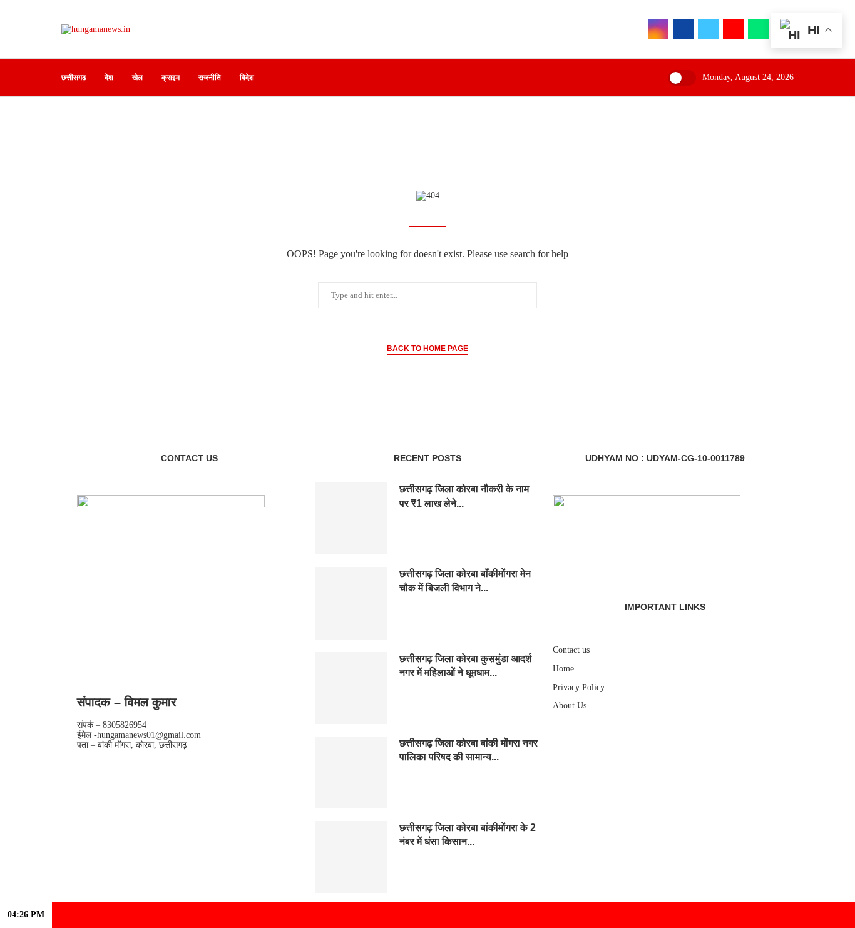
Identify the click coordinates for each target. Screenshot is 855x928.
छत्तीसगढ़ (73, 77)
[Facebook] (683, 29)
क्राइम (170, 77)
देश (109, 77)
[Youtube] (733, 29)
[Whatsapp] (758, 29)
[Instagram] (658, 29)
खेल (137, 77)
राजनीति (209, 77)
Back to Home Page (427, 348)
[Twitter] (708, 29)
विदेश (247, 77)
